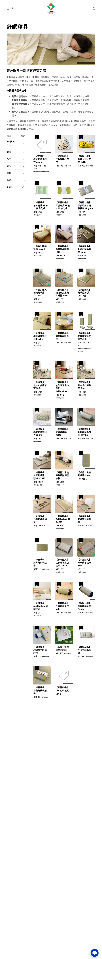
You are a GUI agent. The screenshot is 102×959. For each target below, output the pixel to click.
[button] (8, 8)
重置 (23, 136)
